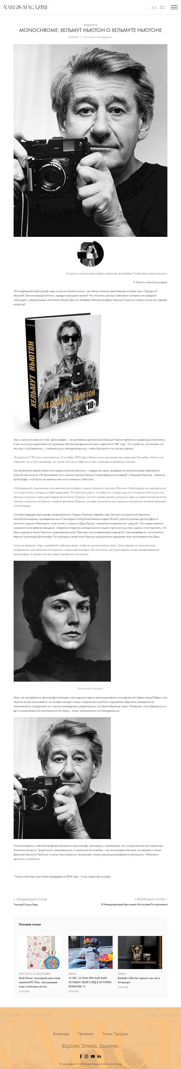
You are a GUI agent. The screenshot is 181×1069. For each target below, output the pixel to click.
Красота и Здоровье (34, 974)
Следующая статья (150, 899)
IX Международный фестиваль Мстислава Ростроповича (134, 904)
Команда (61, 1034)
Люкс (72, 974)
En (162, 7)
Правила (86, 1034)
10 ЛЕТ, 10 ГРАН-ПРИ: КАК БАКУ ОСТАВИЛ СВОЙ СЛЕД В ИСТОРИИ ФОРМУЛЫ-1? (89, 982)
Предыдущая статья (31, 899)
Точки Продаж (115, 1034)
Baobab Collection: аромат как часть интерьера (139, 980)
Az (154, 7)
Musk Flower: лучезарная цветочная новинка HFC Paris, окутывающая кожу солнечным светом (39, 982)
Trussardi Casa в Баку (26, 904)
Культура (90, 25)
